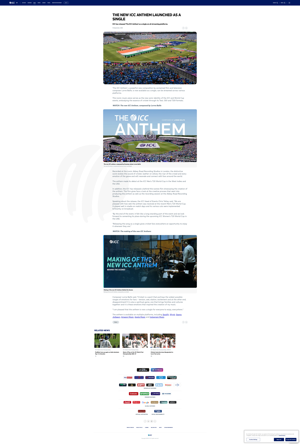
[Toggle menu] (289, 3)
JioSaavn (116, 317)
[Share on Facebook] (183, 28)
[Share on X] (186, 28)
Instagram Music (157, 317)
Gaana (178, 314)
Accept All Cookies (291, 439)
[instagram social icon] (151, 421)
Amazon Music (127, 317)
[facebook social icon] (145, 421)
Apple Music (140, 317)
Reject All (279, 439)
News (115, 322)
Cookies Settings (253, 439)
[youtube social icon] (148, 421)
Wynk (172, 314)
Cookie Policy (282, 435)
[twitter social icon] (155, 421)
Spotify (166, 314)
